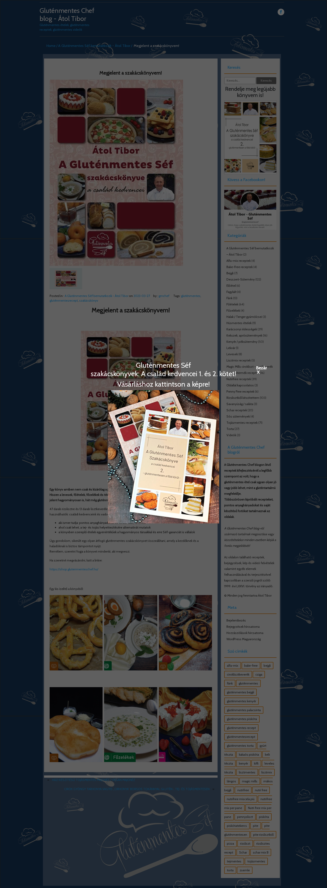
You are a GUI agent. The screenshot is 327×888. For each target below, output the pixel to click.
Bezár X (258, 367)
